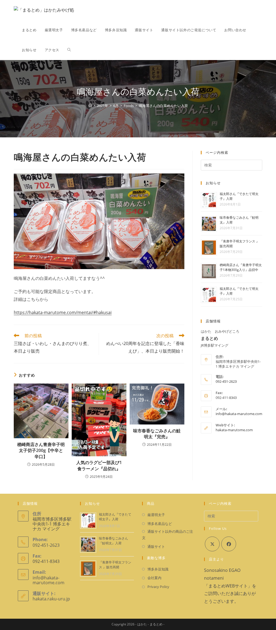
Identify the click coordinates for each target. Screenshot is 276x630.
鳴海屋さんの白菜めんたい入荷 (163, 105)
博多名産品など (159, 523)
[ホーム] (90, 105)
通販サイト (156, 546)
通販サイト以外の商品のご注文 (167, 534)
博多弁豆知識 (157, 569)
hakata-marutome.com (234, 429)
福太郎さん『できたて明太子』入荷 (115, 516)
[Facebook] (228, 544)
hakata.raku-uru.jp (51, 599)
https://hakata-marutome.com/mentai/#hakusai (63, 312)
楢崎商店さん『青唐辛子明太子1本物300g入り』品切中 (241, 267)
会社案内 (154, 577)
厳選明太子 (156, 514)
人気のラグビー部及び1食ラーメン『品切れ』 (99, 465)
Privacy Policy (158, 586)
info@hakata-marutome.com (239, 413)
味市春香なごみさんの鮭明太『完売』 (157, 434)
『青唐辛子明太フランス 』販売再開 (115, 564)
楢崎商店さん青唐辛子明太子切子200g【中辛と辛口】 (41, 450)
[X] (212, 544)
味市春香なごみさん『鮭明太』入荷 (113, 540)
